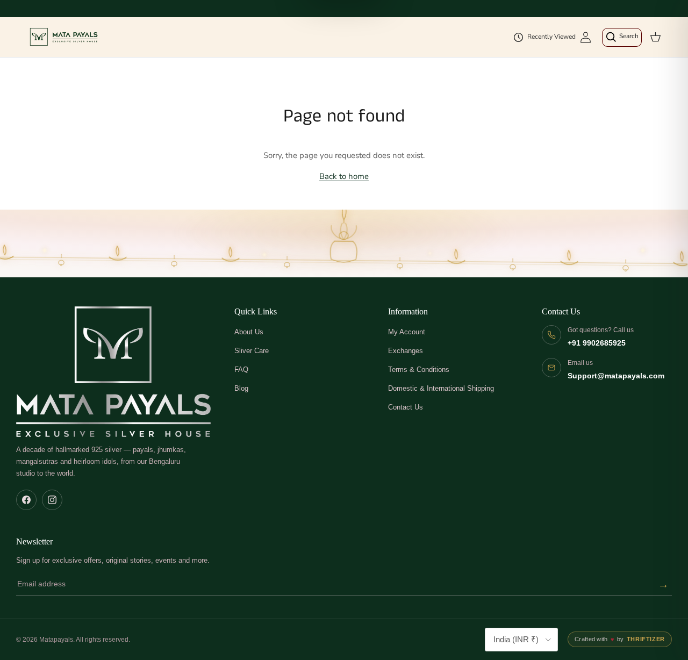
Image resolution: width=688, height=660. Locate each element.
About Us (248, 332)
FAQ (241, 369)
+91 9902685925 (597, 343)
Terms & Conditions (418, 369)
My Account (406, 332)
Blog (241, 388)
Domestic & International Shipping (441, 388)
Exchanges (405, 351)
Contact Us (405, 407)
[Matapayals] (64, 37)
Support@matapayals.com (616, 376)
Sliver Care (251, 351)
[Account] (585, 37)
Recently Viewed (551, 36)
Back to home (344, 176)
